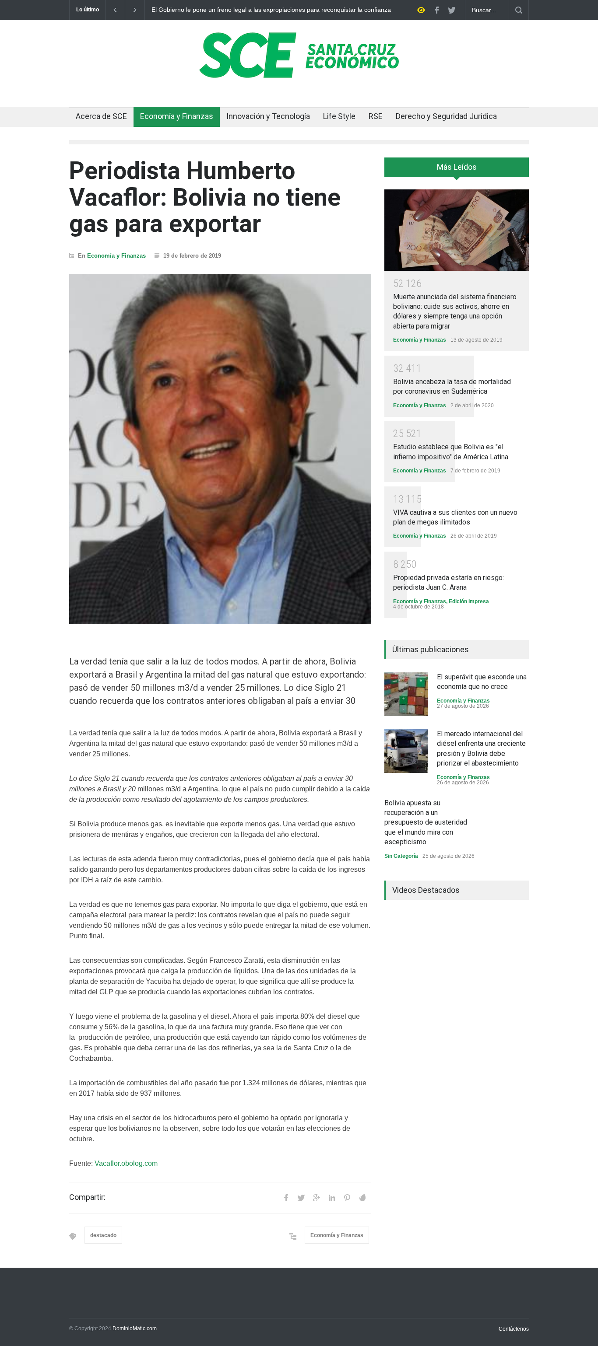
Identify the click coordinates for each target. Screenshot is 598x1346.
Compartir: (87, 1197)
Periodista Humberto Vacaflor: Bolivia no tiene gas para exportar (205, 197)
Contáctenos (514, 1329)
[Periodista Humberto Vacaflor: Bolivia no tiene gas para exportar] (220, 449)
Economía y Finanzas (176, 116)
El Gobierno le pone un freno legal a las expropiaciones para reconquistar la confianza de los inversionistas (271, 10)
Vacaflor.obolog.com (126, 1163)
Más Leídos (457, 166)
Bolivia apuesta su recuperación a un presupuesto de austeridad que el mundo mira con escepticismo (425, 822)
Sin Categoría (401, 856)
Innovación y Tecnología (268, 116)
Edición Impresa (469, 601)
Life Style (339, 116)
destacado (103, 1235)
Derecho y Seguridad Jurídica (446, 116)
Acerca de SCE (101, 116)
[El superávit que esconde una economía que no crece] (406, 694)
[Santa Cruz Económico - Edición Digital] (299, 73)
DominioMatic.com (135, 1328)
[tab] (456, 170)
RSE (376, 116)
